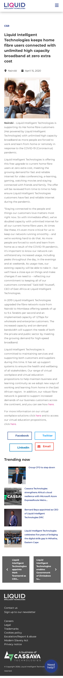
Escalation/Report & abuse (20, 636)
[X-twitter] (48, 596)
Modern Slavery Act (16, 640)
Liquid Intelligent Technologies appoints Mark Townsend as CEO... (19, 569)
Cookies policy (13, 632)
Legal (7, 625)
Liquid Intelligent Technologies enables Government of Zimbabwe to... (43, 569)
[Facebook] (41, 596)
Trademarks (11, 629)
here (51, 404)
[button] (57, 6)
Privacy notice (13, 644)
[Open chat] (51, 666)
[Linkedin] (55, 596)
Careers (8, 621)
